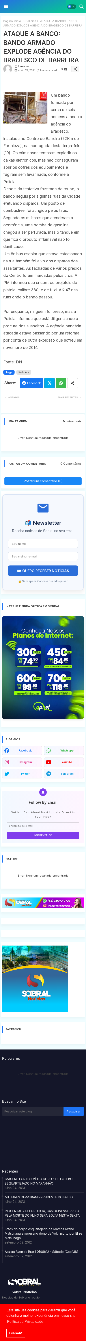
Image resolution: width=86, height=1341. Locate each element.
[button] (71, 6)
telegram (67, 773)
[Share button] (72, 383)
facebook (25, 750)
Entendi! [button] (15, 1333)
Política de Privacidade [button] (25, 1321)
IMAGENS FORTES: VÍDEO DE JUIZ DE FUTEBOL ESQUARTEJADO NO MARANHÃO (39, 1181)
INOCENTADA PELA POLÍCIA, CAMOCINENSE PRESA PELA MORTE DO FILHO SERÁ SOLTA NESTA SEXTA (42, 1213)
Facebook (34, 383)
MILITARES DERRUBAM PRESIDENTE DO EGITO (39, 1197)
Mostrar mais (72, 421)
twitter (25, 773)
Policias (31, 21)
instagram (25, 762)
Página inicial (12, 21)
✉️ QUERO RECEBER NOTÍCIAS (43, 571)
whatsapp (67, 750)
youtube (67, 762)
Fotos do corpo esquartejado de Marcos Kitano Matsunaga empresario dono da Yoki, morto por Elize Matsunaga (43, 1233)
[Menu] (6, 6)
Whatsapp (61, 383)
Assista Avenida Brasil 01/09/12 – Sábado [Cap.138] (41, 1252)
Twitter (49, 383)
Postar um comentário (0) (43, 481)
